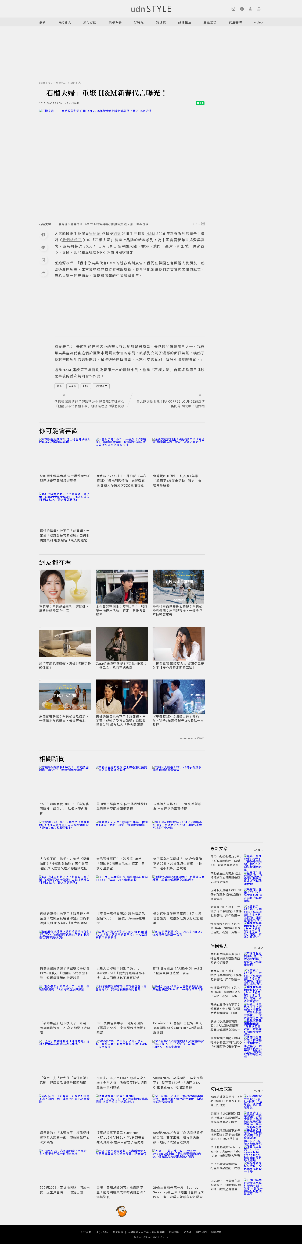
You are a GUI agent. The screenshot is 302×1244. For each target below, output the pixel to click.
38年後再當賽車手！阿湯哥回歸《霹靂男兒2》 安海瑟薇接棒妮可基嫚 (121, 1028)
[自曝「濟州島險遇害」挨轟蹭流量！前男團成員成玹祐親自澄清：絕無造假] (122, 1166)
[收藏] (43, 260)
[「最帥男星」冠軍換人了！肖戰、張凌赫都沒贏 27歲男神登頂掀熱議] (65, 1002)
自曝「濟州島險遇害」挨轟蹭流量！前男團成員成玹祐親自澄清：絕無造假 (121, 1192)
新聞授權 (118, 1232)
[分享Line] (43, 247)
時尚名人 (64, 22)
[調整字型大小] (43, 272)
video (258, 22)
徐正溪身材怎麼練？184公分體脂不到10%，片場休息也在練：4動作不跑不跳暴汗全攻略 (177, 863)
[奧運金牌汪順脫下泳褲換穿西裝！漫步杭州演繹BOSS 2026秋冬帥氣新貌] (253, 1134)
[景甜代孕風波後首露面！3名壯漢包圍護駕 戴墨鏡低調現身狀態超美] (178, 892)
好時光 (139, 22)
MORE (257, 850)
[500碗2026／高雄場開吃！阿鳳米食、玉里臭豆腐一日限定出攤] (65, 1166)
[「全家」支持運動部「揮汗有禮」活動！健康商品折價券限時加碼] (65, 1057)
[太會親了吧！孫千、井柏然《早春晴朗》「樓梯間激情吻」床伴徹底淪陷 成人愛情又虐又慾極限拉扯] (122, 455)
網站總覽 (216, 1232)
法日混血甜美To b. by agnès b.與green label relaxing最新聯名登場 (226, 1151)
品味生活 (184, 22)
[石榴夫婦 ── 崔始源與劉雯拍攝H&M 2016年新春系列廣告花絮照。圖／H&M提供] (122, 164)
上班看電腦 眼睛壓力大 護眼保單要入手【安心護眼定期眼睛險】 (178, 665)
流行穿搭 (89, 22)
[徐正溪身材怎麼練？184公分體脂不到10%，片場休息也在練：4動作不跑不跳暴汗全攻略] (178, 838)
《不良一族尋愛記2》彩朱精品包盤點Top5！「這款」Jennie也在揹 (120, 918)
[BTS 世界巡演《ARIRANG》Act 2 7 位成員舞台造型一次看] (178, 947)
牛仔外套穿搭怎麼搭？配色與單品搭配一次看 (225, 1166)
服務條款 (133, 1232)
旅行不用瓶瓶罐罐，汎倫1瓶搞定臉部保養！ (65, 665)
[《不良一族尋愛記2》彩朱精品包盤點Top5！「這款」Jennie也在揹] (122, 892)
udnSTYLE (45, 82)
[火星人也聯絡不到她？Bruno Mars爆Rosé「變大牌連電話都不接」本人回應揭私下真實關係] (122, 947)
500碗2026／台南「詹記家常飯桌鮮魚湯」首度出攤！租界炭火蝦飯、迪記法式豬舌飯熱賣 (178, 1137)
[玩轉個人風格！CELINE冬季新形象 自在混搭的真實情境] (178, 783)
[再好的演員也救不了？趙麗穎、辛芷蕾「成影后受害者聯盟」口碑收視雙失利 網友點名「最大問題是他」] (65, 510)
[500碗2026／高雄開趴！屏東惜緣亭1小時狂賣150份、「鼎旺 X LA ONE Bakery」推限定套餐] (178, 1057)
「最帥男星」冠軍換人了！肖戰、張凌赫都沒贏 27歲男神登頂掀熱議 (65, 1028)
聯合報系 (174, 1232)
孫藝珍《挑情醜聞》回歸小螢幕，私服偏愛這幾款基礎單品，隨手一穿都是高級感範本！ (225, 1119)
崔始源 (72, 386)
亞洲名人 (75, 82)
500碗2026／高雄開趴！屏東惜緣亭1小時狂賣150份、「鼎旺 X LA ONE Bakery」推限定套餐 (178, 1082)
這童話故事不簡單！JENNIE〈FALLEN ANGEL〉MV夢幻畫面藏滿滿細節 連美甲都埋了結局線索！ (120, 1139)
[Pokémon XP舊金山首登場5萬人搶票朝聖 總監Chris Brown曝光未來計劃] (178, 1002)
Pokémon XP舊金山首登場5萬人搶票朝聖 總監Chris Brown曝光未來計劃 (178, 1028)
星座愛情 (210, 22)
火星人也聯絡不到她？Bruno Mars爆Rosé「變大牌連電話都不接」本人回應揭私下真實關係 (120, 973)
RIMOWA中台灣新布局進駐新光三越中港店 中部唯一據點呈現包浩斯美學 (225, 1187)
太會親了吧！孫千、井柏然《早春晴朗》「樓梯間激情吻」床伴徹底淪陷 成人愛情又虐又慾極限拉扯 (121, 480)
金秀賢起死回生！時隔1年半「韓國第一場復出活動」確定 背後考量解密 (122, 610)
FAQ (97, 1232)
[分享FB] (43, 234)
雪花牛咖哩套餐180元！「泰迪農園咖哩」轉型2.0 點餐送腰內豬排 (64, 809)
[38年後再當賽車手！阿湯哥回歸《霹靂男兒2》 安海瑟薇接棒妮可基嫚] (122, 1002)
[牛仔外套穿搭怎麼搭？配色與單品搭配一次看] (253, 1168)
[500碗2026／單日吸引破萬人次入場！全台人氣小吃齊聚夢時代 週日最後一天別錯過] (122, 1057)
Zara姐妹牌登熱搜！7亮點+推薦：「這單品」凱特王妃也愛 (121, 665)
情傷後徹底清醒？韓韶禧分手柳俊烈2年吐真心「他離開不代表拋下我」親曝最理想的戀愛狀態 (65, 973)
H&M (85, 386)
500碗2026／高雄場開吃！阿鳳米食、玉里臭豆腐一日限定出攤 (65, 1189)
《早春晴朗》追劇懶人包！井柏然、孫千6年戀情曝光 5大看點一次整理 (178, 721)
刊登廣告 (86, 1232)
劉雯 (59, 386)
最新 (42, 22)
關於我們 (201, 1232)
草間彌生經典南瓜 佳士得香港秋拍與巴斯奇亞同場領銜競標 (65, 478)
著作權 (145, 1232)
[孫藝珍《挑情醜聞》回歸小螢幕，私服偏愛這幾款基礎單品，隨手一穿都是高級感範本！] (253, 1117)
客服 (106, 1232)
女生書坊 (235, 22)
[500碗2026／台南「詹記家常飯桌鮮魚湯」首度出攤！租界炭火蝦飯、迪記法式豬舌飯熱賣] (178, 1112)
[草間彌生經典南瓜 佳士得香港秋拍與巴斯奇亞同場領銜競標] (65, 455)
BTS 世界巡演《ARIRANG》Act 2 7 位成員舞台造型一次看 (177, 970)
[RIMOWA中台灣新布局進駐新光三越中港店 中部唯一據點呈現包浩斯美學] (253, 1185)
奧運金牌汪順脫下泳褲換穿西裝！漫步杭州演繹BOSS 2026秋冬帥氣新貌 (225, 1136)
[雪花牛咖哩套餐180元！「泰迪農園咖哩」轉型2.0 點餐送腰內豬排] (65, 783)
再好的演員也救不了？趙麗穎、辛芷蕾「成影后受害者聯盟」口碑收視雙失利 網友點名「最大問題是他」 (65, 537)
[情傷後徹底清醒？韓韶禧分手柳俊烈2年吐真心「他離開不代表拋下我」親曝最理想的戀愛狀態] (65, 947)
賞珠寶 (161, 22)
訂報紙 (188, 1232)
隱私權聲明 (158, 1232)
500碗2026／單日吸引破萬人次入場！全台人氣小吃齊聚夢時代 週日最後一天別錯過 (121, 1082)
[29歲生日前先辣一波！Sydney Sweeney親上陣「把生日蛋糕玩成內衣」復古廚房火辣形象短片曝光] (178, 1166)
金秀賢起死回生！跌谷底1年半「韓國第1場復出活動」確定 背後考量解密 (177, 480)
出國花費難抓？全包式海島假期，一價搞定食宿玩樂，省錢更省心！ (64, 719)
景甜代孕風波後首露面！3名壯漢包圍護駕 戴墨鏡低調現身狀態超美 (178, 918)
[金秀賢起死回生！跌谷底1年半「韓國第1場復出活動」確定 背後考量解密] (178, 455)
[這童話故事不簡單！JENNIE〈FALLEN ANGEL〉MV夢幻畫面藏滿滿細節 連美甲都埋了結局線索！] (122, 1112)
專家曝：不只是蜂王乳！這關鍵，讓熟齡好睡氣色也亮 (64, 608)
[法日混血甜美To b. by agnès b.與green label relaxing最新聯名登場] (253, 1151)
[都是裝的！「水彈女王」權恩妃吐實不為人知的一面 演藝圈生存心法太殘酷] (65, 1112)
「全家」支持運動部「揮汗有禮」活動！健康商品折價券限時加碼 (65, 1080)
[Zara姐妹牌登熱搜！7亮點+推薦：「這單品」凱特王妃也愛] (253, 1101)
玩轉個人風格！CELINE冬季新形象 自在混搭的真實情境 (177, 806)
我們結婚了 (101, 386)
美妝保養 (115, 22)
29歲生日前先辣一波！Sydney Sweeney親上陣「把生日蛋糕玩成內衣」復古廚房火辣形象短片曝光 (178, 1192)
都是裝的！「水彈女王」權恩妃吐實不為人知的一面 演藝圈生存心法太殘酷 (65, 1137)
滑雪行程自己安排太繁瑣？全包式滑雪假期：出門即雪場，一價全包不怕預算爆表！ (177, 610)
